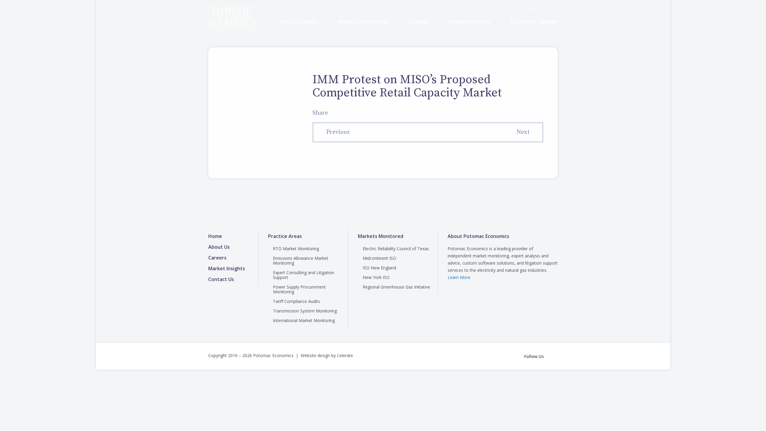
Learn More (459, 277)
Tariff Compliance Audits (296, 301)
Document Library (534, 22)
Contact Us (532, 8)
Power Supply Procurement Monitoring (299, 289)
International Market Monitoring (304, 320)
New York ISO (376, 277)
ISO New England (379, 268)
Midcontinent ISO (379, 258)
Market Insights (470, 22)
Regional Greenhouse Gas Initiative (396, 287)
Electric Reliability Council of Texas (396, 248)
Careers (419, 22)
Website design (315, 355)
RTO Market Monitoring (296, 248)
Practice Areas (299, 22)
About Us (507, 8)
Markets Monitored (364, 22)
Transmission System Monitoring (305, 311)
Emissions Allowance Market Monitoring (300, 260)
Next (523, 132)
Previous (338, 132)
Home (487, 8)
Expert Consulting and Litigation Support (303, 275)
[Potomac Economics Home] (232, 12)
